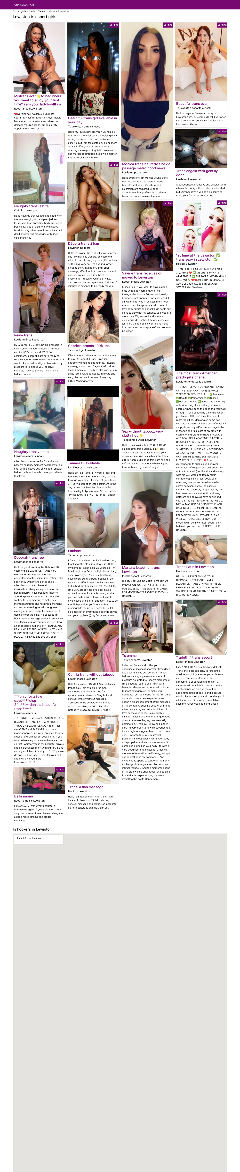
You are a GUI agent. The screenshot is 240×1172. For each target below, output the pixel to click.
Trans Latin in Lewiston (195, 567)
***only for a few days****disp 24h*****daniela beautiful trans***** (35, 702)
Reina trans (23, 335)
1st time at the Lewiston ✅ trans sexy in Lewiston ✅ (198, 257)
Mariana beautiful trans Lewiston (141, 570)
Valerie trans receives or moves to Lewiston (142, 275)
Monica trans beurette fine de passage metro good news (146, 166)
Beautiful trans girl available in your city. (92, 120)
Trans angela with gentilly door (197, 173)
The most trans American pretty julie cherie (196, 375)
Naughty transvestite (31, 206)
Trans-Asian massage (85, 787)
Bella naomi (23, 796)
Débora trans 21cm (83, 243)
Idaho (51, 11)
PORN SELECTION (23, 4)
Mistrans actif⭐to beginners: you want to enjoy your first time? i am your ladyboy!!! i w (38, 100)
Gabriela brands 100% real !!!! (91, 346)
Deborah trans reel (29, 557)
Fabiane (74, 551)
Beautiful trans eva (191, 104)
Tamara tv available (84, 463)
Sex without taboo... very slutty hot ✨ (142, 433)
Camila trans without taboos (91, 674)
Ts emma (129, 656)
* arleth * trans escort (194, 657)
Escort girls (19, 11)
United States (37, 11)
